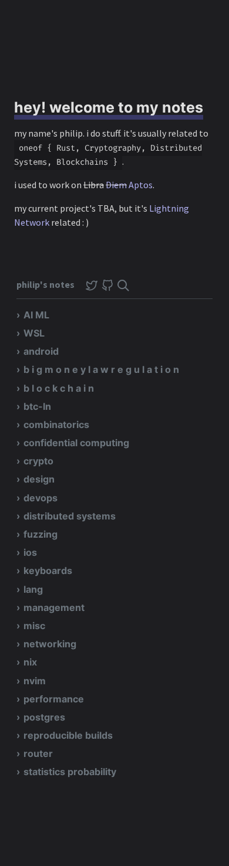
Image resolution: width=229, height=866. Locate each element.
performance (53, 699)
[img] (123, 285)
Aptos (141, 185)
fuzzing (40, 534)
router (38, 753)
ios (30, 552)
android (41, 351)
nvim (34, 681)
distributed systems (69, 516)
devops (40, 498)
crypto (38, 461)
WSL (34, 333)
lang (33, 589)
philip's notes (46, 284)
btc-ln (37, 406)
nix (30, 662)
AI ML (36, 315)
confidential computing (76, 443)
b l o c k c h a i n (58, 388)
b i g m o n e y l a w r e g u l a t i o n (101, 369)
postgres (44, 717)
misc (34, 625)
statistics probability (69, 771)
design (39, 479)
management (54, 607)
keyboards (47, 570)
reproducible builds (68, 735)
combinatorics (56, 424)
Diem (116, 185)
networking (49, 644)
